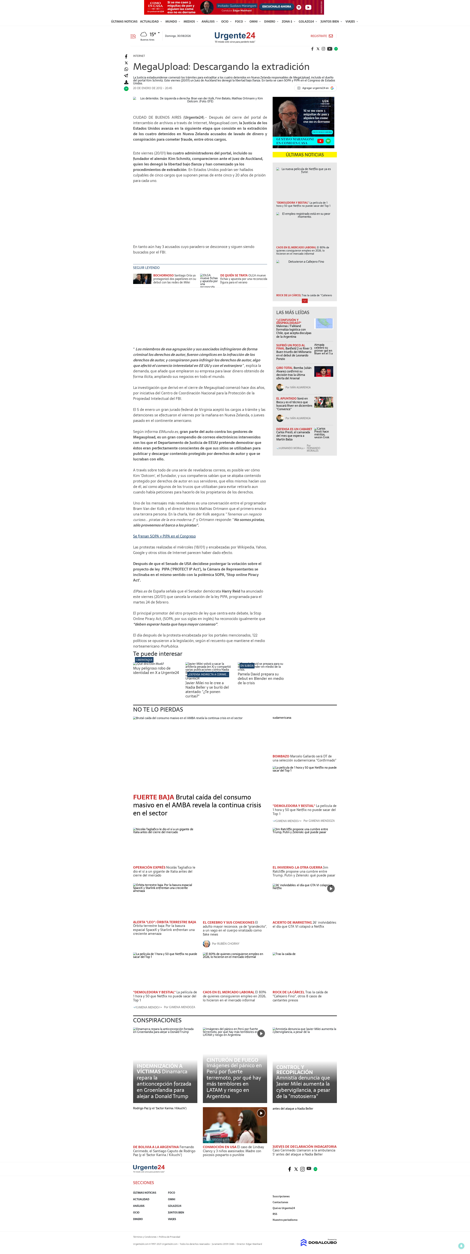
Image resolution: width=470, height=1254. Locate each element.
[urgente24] (149, 1171)
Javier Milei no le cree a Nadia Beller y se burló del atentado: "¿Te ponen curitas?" (207, 689)
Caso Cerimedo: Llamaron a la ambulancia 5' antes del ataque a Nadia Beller (304, 1152)
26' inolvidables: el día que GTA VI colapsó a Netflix (305, 924)
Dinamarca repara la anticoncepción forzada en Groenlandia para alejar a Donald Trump (164, 1083)
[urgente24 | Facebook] (312, 49)
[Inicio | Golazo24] (336, 49)
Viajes (351, 21)
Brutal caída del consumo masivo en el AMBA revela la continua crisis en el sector (197, 805)
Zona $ (287, 21)
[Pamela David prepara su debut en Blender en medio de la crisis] (261, 669)
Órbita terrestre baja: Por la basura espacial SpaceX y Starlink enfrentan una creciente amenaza (164, 929)
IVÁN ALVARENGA (300, 387)
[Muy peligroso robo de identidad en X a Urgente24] (148, 663)
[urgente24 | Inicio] (332, 1225)
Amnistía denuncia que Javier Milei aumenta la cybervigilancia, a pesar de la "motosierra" (303, 1086)
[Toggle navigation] (134, 36)
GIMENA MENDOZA (322, 820)
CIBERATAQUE (144, 660)
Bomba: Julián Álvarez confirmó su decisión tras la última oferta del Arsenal (293, 373)
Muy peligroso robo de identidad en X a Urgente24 (156, 670)
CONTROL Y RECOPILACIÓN (294, 1069)
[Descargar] (126, 82)
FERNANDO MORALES (313, 449)
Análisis (208, 21)
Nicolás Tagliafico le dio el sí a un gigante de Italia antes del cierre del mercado (164, 871)
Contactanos (280, 1202)
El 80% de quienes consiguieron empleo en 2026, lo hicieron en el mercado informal (234, 996)
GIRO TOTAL (285, 367)
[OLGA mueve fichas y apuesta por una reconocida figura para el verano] (209, 280)
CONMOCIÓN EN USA (220, 1147)
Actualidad (150, 21)
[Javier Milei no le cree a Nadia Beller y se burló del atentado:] (208, 678)
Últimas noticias (124, 21)
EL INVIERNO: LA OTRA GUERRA (298, 867)
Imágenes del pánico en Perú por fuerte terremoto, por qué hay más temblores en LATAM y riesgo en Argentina (234, 1080)
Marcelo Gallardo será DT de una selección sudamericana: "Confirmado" (304, 758)
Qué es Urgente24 (284, 1208)
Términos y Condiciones (144, 1237)
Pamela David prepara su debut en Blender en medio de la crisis (261, 678)
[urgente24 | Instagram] (323, 49)
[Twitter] (126, 63)
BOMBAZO (281, 756)
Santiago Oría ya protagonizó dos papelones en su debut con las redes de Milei (174, 279)
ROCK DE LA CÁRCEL (289, 992)
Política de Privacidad (169, 1237)
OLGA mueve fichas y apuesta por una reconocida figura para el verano (243, 279)
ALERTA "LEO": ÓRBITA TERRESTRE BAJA (164, 922)
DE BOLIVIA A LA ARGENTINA (156, 1147)
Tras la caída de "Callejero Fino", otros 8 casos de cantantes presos (300, 996)
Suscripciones (281, 1196)
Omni (254, 21)
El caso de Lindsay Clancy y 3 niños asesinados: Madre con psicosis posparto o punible (233, 1151)
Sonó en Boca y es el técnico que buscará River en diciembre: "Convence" (294, 403)
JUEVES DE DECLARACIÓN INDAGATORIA (305, 1146)
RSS (275, 1214)
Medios (190, 21)
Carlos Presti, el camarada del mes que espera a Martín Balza (293, 436)
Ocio (225, 21)
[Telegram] (126, 76)
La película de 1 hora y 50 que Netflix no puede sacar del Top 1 (305, 809)
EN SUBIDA (247, 666)
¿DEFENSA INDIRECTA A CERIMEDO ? (210, 674)
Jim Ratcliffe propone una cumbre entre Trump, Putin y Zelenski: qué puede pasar (304, 871)
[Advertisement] (200, 214)
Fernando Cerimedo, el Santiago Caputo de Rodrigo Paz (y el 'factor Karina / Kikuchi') (164, 1151)
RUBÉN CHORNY (228, 943)
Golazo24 (307, 21)
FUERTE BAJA (154, 797)
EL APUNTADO (286, 398)
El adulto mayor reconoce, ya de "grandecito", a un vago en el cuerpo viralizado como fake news (235, 928)
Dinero (270, 21)
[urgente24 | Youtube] (329, 49)
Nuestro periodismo (285, 1220)
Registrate (319, 36)
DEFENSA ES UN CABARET (294, 429)
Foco (239, 21)
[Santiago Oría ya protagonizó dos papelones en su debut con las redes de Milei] (142, 280)
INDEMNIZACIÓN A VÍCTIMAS (159, 1069)
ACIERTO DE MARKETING (293, 922)
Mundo (171, 21)
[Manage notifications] (461, 1246)
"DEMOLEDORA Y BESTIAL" (294, 805)
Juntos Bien (330, 21)
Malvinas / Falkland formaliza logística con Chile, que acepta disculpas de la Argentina (293, 331)
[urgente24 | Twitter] (318, 49)
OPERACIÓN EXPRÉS (149, 867)
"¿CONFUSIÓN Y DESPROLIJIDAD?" (288, 321)
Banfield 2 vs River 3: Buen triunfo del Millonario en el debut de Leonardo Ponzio (294, 353)
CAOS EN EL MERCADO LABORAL (229, 992)
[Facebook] (126, 56)
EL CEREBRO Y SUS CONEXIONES (229, 922)
